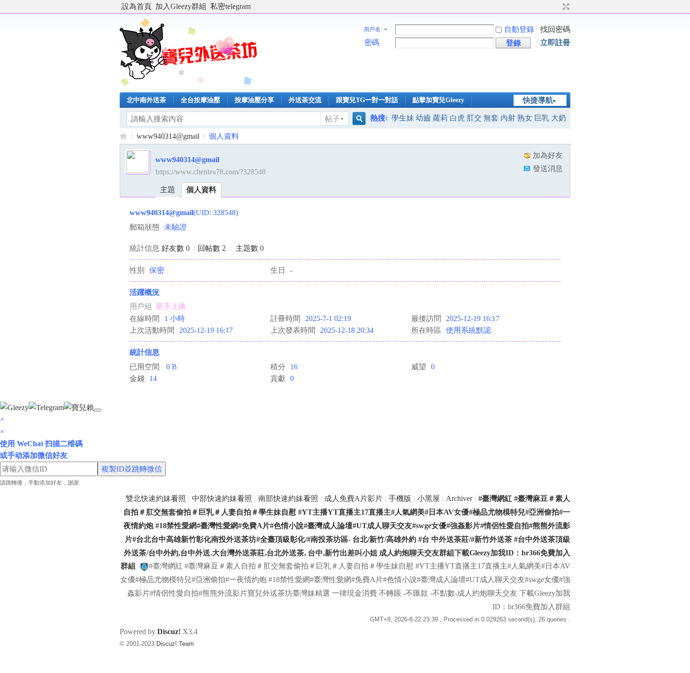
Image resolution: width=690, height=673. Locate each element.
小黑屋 (428, 498)
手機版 (400, 498)
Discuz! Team (175, 643)
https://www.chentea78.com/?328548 (210, 172)
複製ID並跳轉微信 (131, 469)
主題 (167, 190)
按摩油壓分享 (254, 100)
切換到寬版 (565, 6)
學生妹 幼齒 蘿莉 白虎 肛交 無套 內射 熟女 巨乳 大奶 (478, 118)
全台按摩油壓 (200, 100)
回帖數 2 (212, 248)
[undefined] (97, 410)
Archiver (459, 498)
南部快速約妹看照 (288, 498)
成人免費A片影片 (353, 498)
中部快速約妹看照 (222, 498)
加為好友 (548, 155)
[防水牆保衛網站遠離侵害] (144, 566)
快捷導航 (538, 100)
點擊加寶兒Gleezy (438, 100)
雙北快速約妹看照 (156, 498)
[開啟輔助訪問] (557, 6)
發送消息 (548, 168)
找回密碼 (555, 29)
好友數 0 (175, 248)
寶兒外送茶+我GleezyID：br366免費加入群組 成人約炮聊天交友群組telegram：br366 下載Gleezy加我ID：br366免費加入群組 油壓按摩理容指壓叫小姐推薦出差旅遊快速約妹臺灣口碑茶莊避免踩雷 (123, 136)
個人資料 (201, 190)
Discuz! (169, 632)
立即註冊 (555, 42)
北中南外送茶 (146, 100)
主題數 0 (250, 248)
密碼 (371, 42)
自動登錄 (519, 29)
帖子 (332, 119)
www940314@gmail (168, 136)
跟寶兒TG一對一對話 (367, 100)
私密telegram (230, 6)
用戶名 (372, 29)
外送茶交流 (305, 100)
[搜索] (358, 118)
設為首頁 (137, 6)
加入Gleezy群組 (181, 6)
